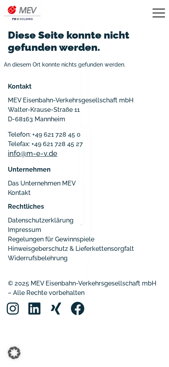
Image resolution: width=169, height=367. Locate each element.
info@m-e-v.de (32, 153)
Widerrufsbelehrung (38, 258)
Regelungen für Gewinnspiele (51, 239)
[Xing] (56, 308)
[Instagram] (13, 308)
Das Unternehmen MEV (42, 183)
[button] (14, 353)
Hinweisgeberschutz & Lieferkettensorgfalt (71, 248)
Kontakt (19, 192)
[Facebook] (77, 308)
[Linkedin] (34, 308)
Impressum (24, 230)
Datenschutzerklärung (40, 220)
